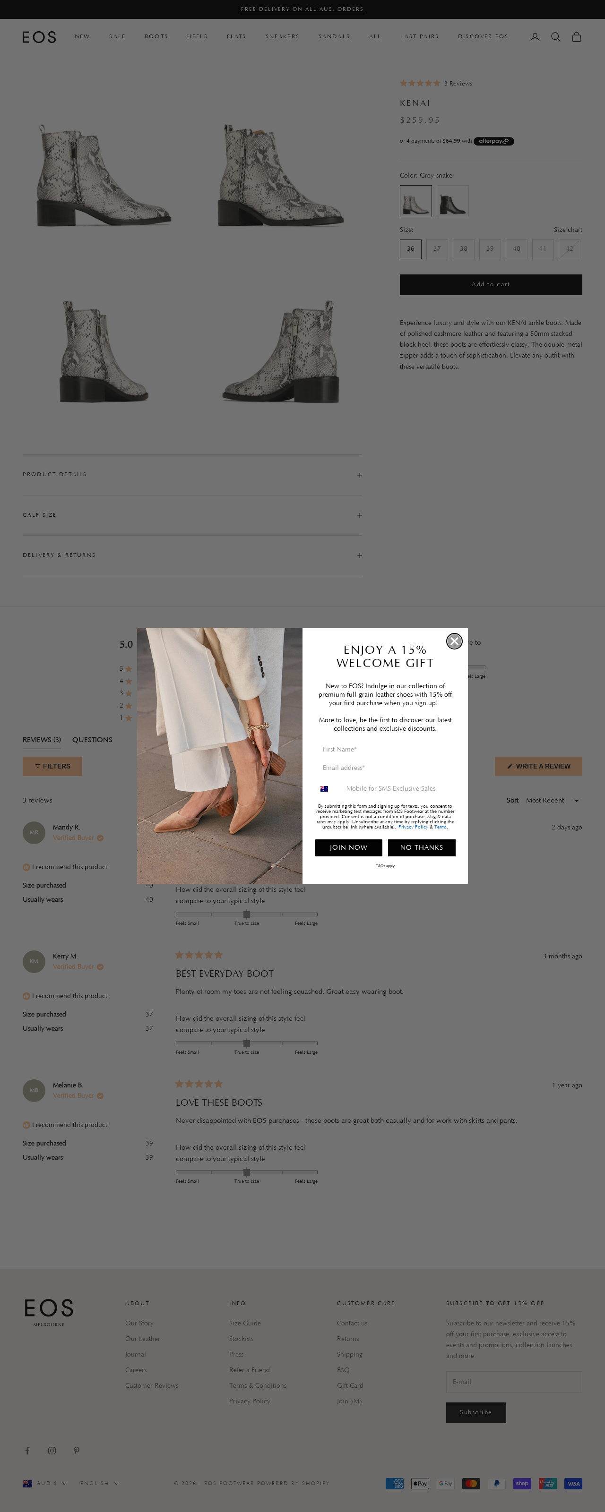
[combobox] (328, 788)
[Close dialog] (454, 641)
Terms (440, 827)
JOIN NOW (349, 848)
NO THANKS (421, 848)
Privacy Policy (413, 827)
